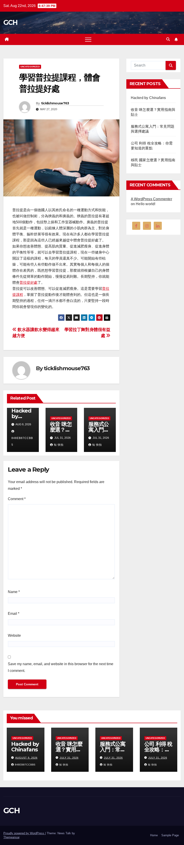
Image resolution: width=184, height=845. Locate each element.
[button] (168, 39)
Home (154, 835)
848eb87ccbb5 (22, 441)
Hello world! (145, 204)
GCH (10, 22)
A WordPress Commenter (151, 199)
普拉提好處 (28, 282)
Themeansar (11, 837)
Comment (17, 499)
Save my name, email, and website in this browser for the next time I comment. (60, 667)
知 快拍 (59, 444)
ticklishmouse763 (55, 103)
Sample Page (170, 835)
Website (14, 635)
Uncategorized (30, 66)
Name (14, 592)
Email (13, 613)
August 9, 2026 (26, 757)
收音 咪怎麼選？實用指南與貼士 (69, 749)
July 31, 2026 (69, 757)
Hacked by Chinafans (148, 98)
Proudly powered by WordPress (24, 833)
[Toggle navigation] (88, 39)
